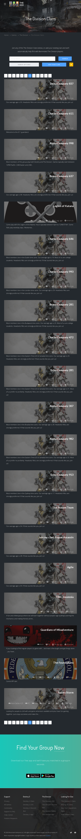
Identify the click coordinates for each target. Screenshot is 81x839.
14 (46, 76)
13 (42, 76)
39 (49, 253)
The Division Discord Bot (49, 806)
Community (8, 808)
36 (49, 286)
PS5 (35, 703)
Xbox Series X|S (17, 703)
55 (49, 644)
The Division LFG (48, 801)
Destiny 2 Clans (28, 801)
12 (38, 76)
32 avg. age (58, 453)
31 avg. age (58, 385)
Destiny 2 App (28, 814)
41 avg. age (58, 220)
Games (14, 35)
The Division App (48, 814)
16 (50, 611)
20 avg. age (58, 319)
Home (6, 35)
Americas (70, 98)
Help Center (8, 815)
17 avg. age (58, 489)
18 (49, 319)
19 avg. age (58, 253)
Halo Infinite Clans (67, 814)
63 (49, 453)
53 (49, 352)
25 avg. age (67, 703)
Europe (71, 611)
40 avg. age (58, 158)
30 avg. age (58, 98)
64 (49, 128)
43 (49, 420)
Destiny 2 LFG (28, 805)
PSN (42, 191)
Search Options (24, 64)
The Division (24, 35)
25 (49, 220)
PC (42, 220)
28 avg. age (58, 420)
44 (49, 191)
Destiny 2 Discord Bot (29, 809)
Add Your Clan (54, 64)
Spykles (48, 835)
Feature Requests (10, 818)
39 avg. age (58, 128)
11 (34, 76)
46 (49, 98)
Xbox (41, 98)
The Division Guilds (49, 811)
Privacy (6, 801)
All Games (7, 805)
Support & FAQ (9, 811)
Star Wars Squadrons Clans (68, 809)
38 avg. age (58, 191)
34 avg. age (58, 522)
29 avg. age (58, 286)
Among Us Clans (67, 805)
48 (49, 158)
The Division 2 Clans (68, 801)
